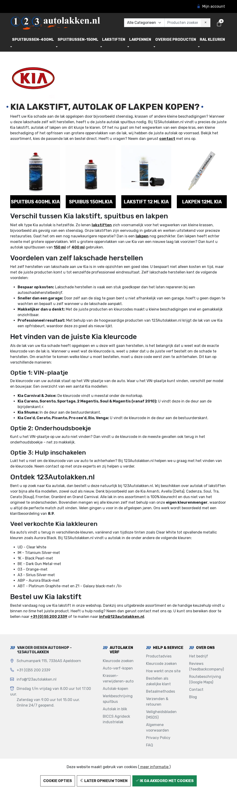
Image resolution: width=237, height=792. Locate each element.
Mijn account (213, 6)
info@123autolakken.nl (121, 616)
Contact (196, 689)
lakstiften (102, 225)
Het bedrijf (198, 656)
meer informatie (154, 767)
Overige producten (175, 39)
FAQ (149, 745)
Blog (193, 697)
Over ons (205, 647)
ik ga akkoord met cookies (166, 781)
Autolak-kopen (115, 688)
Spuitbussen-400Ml (33, 39)
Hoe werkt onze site (163, 671)
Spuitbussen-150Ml (78, 39)
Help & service (168, 647)
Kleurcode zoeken (118, 661)
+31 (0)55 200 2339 (33, 670)
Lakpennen (140, 39)
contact (167, 138)
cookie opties (57, 781)
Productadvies (159, 656)
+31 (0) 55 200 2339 (48, 616)
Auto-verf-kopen (118, 668)
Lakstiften (113, 39)
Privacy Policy (158, 737)
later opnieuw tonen (106, 781)
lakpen (142, 236)
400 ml (78, 247)
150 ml (60, 247)
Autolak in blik (115, 709)
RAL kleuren (212, 39)
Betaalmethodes (160, 691)
